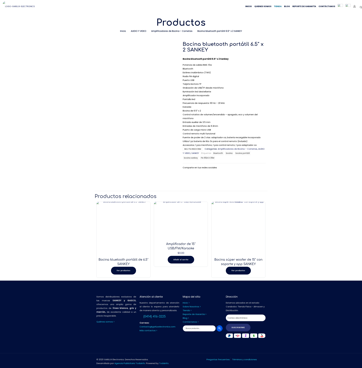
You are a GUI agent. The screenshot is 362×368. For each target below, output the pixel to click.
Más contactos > (148, 330)
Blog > (186, 318)
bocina (229, 153)
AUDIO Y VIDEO (138, 31)
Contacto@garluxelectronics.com (157, 326)
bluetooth (218, 153)
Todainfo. (164, 363)
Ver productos (123, 271)
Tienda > (187, 310)
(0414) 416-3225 (154, 316)
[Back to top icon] (263, 359)
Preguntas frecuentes (218, 359)
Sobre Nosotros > (192, 306)
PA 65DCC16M (207, 158)
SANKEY (195, 153)
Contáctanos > (191, 321)
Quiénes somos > (105, 321)
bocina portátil (243, 153)
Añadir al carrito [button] (180, 260)
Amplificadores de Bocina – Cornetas (171, 31)
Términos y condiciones (244, 359)
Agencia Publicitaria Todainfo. (130, 363)
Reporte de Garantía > (194, 314)
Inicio (123, 31)
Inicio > (186, 302)
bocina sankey (191, 158)
